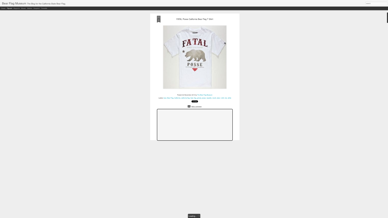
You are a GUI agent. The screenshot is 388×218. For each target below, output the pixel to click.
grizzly (199, 98)
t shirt (222, 98)
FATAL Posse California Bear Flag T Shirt (194, 19)
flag (195, 98)
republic (209, 98)
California (177, 98)
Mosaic (23, 8)
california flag (185, 98)
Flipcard (9, 8)
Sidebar (29, 8)
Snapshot (37, 8)
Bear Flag (170, 98)
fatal (191, 98)
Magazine (17, 8)
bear (165, 98)
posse (204, 98)
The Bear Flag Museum (204, 95)
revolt (214, 98)
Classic (3, 8)
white (229, 98)
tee (226, 98)
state (218, 98)
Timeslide (44, 8)
